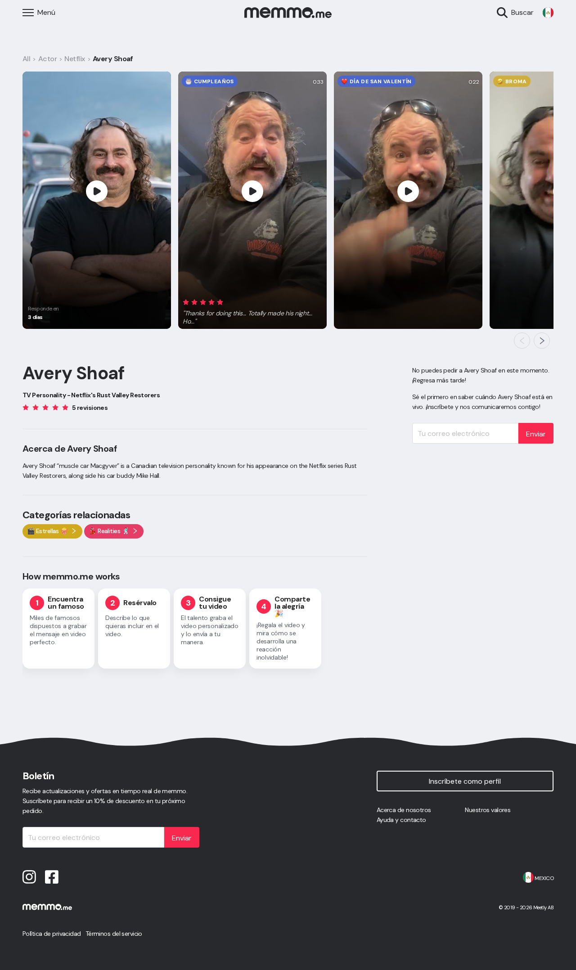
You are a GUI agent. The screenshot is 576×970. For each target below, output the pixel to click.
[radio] (186, 302)
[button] (252, 310)
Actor (47, 58)
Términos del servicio (114, 934)
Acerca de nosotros (404, 810)
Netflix (74, 58)
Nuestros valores (487, 810)
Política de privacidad (51, 934)
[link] (548, 12)
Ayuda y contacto (401, 820)
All (26, 58)
